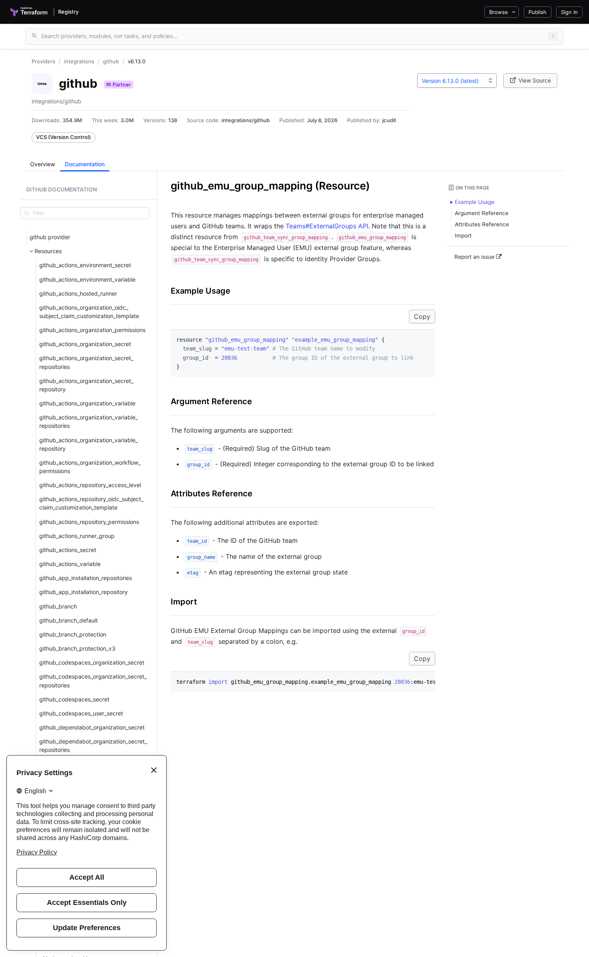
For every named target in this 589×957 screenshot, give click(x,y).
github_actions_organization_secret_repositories (86, 362)
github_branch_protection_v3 (77, 648)
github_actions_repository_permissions (89, 521)
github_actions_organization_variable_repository (88, 443)
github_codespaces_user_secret (81, 713)
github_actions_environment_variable (87, 279)
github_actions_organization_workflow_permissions (90, 466)
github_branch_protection (72, 634)
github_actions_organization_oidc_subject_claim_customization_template (89, 311)
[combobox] (457, 80)
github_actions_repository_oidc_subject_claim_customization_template (91, 503)
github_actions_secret (67, 549)
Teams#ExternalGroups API (327, 226)
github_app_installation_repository (83, 591)
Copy (422, 316)
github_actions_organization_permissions (92, 329)
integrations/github (246, 120)
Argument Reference (211, 401)
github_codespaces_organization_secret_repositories (93, 680)
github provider (50, 237)
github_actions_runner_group (77, 535)
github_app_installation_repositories (85, 577)
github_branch (58, 605)
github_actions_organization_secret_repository (86, 384)
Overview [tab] (42, 164)
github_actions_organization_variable (87, 403)
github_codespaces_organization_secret (91, 662)
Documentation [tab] (85, 164)
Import (184, 601)
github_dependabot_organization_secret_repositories (93, 745)
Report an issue (475, 257)
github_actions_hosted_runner (78, 293)
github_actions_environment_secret (85, 265)
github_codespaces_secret (74, 698)
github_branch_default (68, 620)
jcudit (389, 120)
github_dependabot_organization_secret (92, 727)
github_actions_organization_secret (85, 343)
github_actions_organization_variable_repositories (88, 421)
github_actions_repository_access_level (90, 485)
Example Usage (200, 291)
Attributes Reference (211, 493)
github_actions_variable (70, 563)
